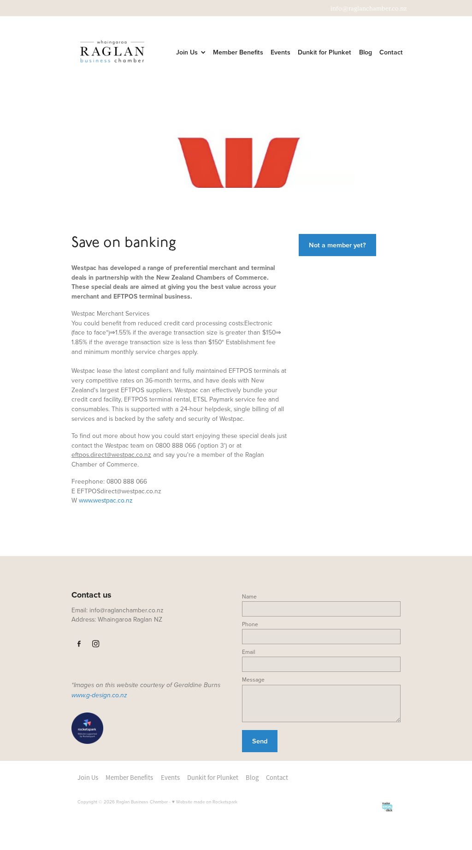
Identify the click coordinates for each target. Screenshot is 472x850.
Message (253, 679)
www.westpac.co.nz (106, 500)
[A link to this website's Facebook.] (79, 644)
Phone (250, 624)
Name (249, 596)
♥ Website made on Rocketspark (204, 801)
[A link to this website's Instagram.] (96, 644)
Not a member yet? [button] (337, 245)
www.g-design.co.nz (99, 695)
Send (259, 741)
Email (248, 652)
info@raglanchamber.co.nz (368, 8)
